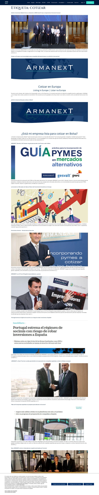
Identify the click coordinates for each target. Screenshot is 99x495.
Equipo (32, 2)
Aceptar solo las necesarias (59, 484)
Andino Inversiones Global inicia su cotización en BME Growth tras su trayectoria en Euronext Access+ (36, 13)
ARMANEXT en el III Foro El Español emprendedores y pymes (26, 274)
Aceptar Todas (89, 484)
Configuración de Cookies (75, 484)
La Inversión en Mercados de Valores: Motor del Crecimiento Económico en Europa (31, 187)
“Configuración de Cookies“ (22, 483)
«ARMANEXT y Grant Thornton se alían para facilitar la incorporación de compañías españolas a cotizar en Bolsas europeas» (41, 361)
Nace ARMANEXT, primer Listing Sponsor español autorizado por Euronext (29, 448)
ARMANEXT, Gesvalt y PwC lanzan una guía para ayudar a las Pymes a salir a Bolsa (30, 143)
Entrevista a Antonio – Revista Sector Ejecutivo (22, 230)
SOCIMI (43, 2)
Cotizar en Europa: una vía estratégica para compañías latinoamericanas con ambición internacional (35, 56)
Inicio (28, 2)
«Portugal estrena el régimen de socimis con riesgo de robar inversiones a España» (31, 317)
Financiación (54, 2)
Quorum (76, 2)
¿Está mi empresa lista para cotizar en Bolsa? (22, 100)
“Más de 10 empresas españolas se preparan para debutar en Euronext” (28, 404)
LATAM (48, 2)
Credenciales (70, 2)
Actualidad (61, 2)
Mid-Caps (38, 2)
